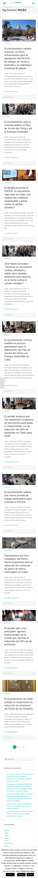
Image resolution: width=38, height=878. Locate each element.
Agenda (7, 830)
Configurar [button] (10, 874)
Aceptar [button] (30, 874)
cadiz (6, 833)
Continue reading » (11, 91)
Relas (6, 846)
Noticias (7, 43)
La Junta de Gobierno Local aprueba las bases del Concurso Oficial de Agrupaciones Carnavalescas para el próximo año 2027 (20, 777)
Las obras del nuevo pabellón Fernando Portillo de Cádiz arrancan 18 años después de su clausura (20, 814)
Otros (6, 841)
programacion (9, 843)
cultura (6, 835)
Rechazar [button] (21, 874)
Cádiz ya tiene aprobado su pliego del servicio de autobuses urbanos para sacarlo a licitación (19, 806)
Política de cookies (28, 871)
